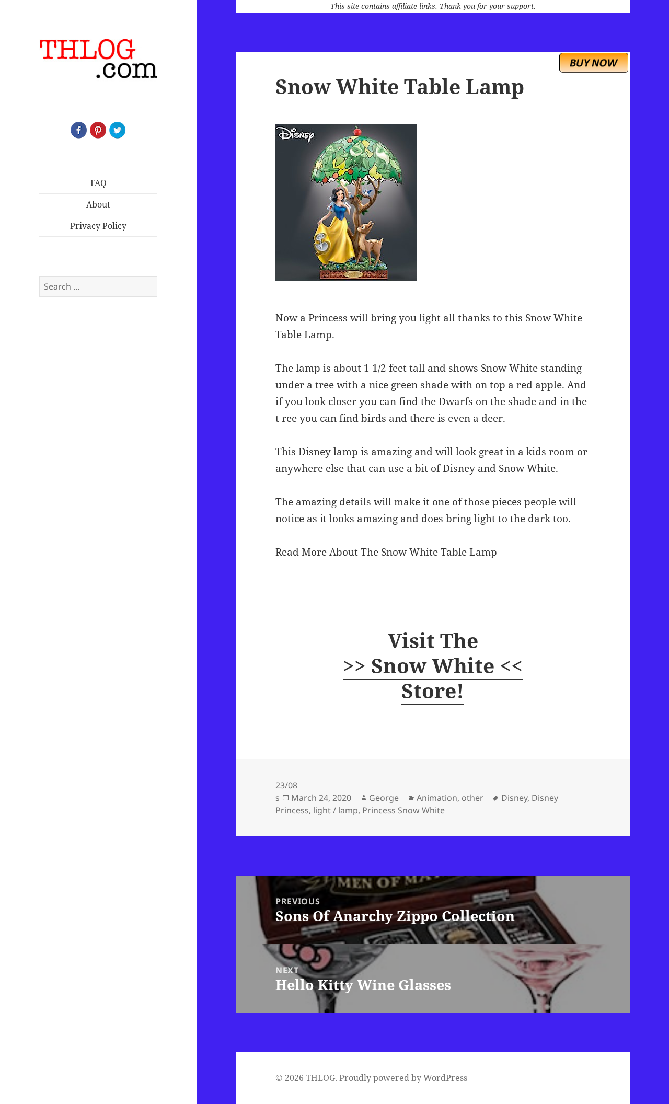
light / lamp (335, 810)
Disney (514, 797)
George (384, 797)
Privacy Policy (98, 226)
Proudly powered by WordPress (403, 1078)
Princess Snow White (403, 810)
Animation (437, 797)
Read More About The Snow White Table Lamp (386, 552)
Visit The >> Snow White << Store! (433, 665)
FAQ (98, 183)
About (98, 204)
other (472, 797)
